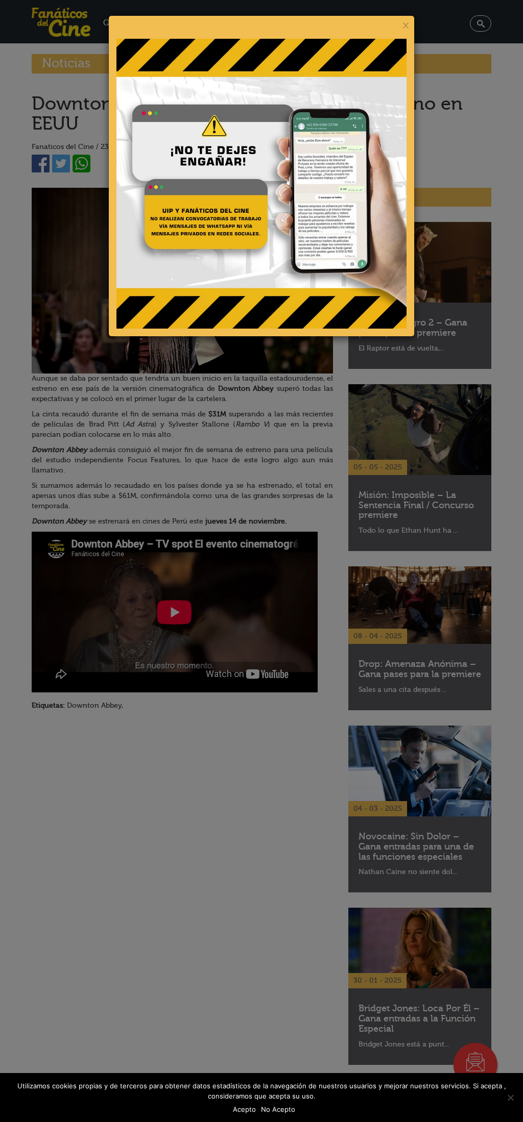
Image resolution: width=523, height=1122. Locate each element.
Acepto (244, 1109)
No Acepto (278, 1109)
